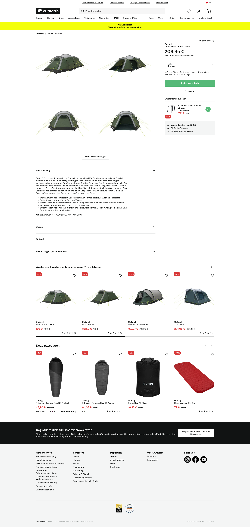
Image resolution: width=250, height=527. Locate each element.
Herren (50, 18)
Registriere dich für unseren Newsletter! (196, 432)
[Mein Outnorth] (198, 11)
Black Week (115, 467)
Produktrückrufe (44, 486)
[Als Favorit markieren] (74, 276)
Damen (39, 18)
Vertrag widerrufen (45, 490)
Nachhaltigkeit (162, 3)
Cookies (211, 521)
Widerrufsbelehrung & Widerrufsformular (46, 477)
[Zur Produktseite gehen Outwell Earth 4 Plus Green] (56, 299)
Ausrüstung (74, 18)
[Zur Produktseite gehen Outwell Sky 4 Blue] (194, 299)
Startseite (40, 34)
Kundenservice (187, 18)
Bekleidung (78, 470)
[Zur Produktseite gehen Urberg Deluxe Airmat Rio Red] (194, 377)
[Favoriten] (188, 11)
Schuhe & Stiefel (81, 474)
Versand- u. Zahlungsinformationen (47, 471)
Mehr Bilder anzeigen (95, 156)
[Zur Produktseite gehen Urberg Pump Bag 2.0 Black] (148, 377)
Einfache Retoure (117, 3)
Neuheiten (104, 18)
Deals (151, 18)
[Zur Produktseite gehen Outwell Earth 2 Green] (102, 299)
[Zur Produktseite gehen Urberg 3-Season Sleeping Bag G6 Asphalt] (102, 377)
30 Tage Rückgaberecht (140, 3)
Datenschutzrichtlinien (46, 467)
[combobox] (122, 11)
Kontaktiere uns (43, 460)
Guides (172, 18)
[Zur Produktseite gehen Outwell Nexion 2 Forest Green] (148, 299)
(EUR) (44, 521)
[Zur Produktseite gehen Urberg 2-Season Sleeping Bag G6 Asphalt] (56, 377)
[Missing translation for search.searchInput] (81, 11)
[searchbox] (124, 11)
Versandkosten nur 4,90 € (92, 3)
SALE (116, 18)
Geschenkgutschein (82, 477)
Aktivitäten (89, 18)
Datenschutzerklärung (46, 482)
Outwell (58, 34)
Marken (161, 18)
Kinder (61, 18)
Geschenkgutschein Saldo (85, 481)
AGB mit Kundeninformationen (50, 463)
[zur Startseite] (48, 11)
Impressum (152, 460)
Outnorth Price (130, 18)
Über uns (151, 456)
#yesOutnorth (117, 460)
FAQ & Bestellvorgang (46, 456)
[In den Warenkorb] (208, 109)
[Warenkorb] (209, 11)
